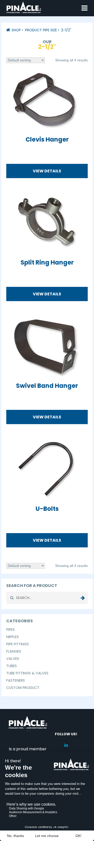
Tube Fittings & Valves (27, 673)
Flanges (13, 651)
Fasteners (15, 680)
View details (47, 171)
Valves (12, 658)
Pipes (10, 629)
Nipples (12, 636)
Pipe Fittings (17, 644)
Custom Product (22, 687)
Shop (16, 30)
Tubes (11, 665)
